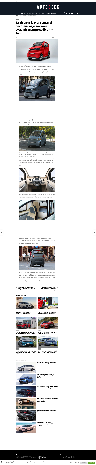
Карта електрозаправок (31, 13)
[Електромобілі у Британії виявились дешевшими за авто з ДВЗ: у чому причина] (48, 303)
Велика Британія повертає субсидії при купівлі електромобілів (47, 333)
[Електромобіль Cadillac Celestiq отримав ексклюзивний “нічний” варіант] (26, 391)
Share (17, 40)
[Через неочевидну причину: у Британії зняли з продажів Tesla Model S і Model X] (48, 342)
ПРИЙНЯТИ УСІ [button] (91, 462)
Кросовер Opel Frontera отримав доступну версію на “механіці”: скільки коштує (47, 376)
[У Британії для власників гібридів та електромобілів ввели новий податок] (26, 323)
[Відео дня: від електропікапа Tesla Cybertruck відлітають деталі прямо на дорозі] (1, 232)
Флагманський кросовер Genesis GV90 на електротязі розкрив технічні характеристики (47, 400)
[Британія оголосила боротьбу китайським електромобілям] (26, 303)
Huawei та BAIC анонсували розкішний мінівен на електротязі (46, 363)
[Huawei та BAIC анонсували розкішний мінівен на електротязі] (26, 367)
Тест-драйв (41, 13)
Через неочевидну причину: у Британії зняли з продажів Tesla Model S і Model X (48, 351)
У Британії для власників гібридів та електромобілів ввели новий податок (25, 333)
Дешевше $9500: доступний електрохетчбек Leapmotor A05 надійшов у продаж (47, 424)
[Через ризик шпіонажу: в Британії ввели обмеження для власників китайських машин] (26, 342)
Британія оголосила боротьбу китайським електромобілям (23, 313)
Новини (23, 13)
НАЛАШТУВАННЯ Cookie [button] (74, 462)
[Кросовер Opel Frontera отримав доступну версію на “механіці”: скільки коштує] (26, 379)
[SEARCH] (79, 13)
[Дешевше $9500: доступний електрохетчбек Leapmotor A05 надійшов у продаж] (26, 427)
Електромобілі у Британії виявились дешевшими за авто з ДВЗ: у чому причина (47, 314)
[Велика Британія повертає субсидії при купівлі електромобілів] (48, 323)
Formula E (47, 13)
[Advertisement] (37, 110)
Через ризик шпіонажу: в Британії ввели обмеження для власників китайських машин (26, 352)
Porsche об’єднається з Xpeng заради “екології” (46, 411)
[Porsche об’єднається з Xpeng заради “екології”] (26, 415)
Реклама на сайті (42, 457)
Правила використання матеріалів (46, 458)
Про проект (53, 13)
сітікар (31, 119)
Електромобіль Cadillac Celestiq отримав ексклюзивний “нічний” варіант (47, 387)
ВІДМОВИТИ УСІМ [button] (84, 462)
